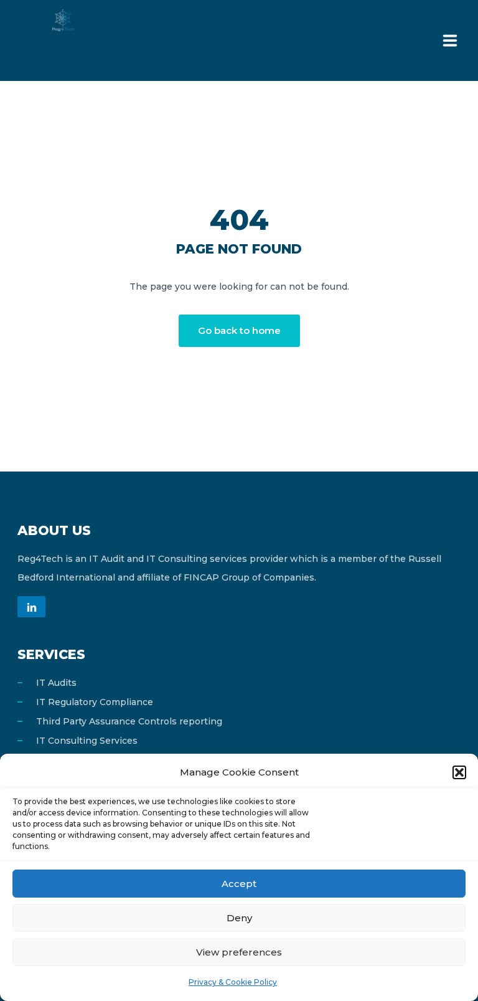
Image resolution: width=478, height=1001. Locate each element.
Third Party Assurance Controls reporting (129, 721)
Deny (239, 918)
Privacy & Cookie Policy (233, 982)
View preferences (239, 952)
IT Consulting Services (87, 740)
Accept (239, 884)
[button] (459, 772)
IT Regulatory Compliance (94, 702)
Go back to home (239, 330)
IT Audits (56, 682)
